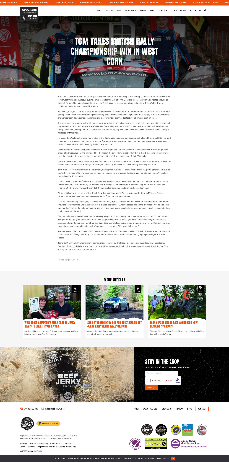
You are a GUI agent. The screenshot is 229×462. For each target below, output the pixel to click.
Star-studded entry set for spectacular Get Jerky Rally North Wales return (114, 324)
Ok (173, 458)
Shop (99, 11)
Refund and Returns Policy (66, 447)
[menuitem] (99, 10)
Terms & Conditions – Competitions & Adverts (37, 447)
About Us (23, 443)
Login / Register (179, 11)
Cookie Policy (67, 443)
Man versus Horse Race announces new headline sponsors (174, 324)
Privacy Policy (55, 443)
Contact (163, 11)
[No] (226, 458)
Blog (152, 11)
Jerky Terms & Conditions (38, 443)
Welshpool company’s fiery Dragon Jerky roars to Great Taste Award (49, 324)
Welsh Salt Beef (113, 11)
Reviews (142, 11)
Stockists (129, 11)
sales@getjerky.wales (55, 409)
